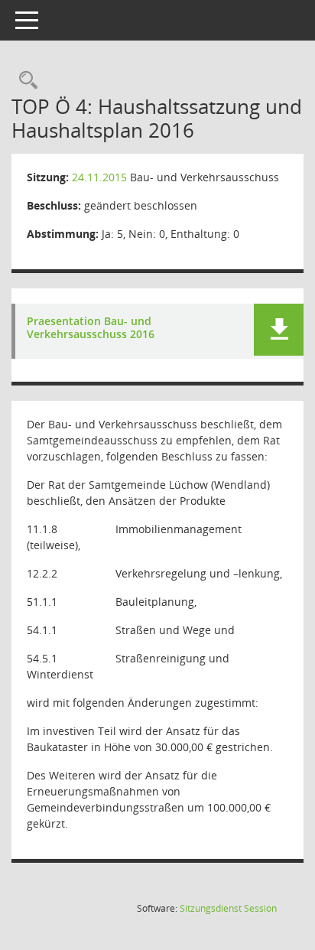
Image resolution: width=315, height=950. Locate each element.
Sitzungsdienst (228, 908)
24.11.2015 (99, 177)
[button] (279, 330)
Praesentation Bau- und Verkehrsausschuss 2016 (90, 328)
